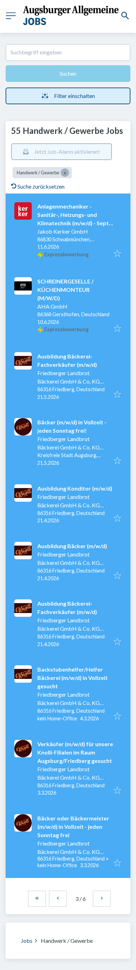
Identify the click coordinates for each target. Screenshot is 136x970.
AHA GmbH (52, 306)
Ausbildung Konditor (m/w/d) (74, 488)
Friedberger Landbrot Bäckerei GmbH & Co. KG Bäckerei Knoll (68, 381)
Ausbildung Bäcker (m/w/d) (72, 546)
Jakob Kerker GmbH (62, 231)
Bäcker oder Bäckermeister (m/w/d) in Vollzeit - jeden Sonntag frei (73, 826)
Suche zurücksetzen (41, 186)
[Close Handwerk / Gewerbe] (65, 172)
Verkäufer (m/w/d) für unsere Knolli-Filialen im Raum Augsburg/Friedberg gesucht (75, 752)
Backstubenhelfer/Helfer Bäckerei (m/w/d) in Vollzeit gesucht (72, 677)
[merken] (117, 254)
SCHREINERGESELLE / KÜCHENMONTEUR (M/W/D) (65, 289)
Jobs (26, 940)
